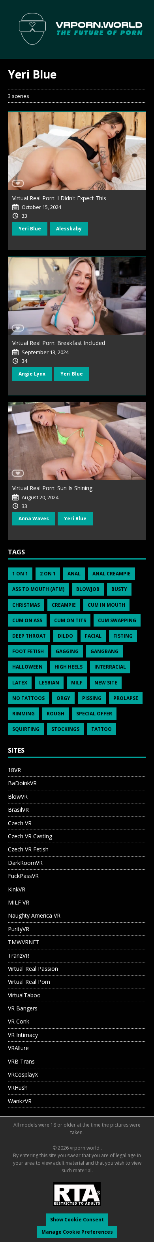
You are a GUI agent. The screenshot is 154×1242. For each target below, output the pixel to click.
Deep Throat (29, 635)
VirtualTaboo (24, 995)
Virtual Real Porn (29, 981)
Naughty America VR (34, 915)
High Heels (68, 666)
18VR (14, 770)
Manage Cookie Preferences (77, 1232)
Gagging (67, 651)
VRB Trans (21, 1061)
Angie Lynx (32, 373)
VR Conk (18, 1021)
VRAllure (18, 1048)
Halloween (27, 666)
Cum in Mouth (106, 605)
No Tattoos (28, 698)
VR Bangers (23, 1008)
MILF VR (18, 902)
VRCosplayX (23, 1074)
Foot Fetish (28, 651)
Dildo (65, 635)
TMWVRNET (23, 942)
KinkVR (16, 889)
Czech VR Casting (30, 836)
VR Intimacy (23, 1035)
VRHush (18, 1087)
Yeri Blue (30, 228)
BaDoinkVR (22, 783)
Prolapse (125, 698)
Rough (55, 713)
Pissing (91, 698)
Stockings (65, 729)
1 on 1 (20, 573)
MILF (77, 682)
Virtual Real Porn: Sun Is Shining (52, 488)
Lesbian (49, 682)
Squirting (25, 729)
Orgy (63, 698)
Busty (119, 589)
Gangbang (104, 651)
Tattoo (101, 729)
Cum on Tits (70, 620)
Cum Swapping (117, 620)
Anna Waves (34, 518)
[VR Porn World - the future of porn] (77, 29)
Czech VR (20, 823)
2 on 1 (48, 573)
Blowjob (88, 589)
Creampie (64, 605)
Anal (74, 573)
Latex (19, 682)
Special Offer (94, 713)
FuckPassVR (23, 876)
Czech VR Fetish (28, 849)
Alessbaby (69, 228)
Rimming (23, 713)
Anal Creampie (111, 573)
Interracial (110, 666)
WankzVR (20, 1101)
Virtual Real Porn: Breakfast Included (58, 343)
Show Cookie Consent (77, 1219)
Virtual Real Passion (33, 968)
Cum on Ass (27, 620)
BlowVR (18, 796)
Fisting (123, 635)
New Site (105, 682)
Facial (93, 635)
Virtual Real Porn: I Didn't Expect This (59, 198)
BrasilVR (18, 809)
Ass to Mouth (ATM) (38, 589)
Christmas (26, 605)
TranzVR (18, 955)
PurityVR (18, 929)
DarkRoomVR (25, 862)
